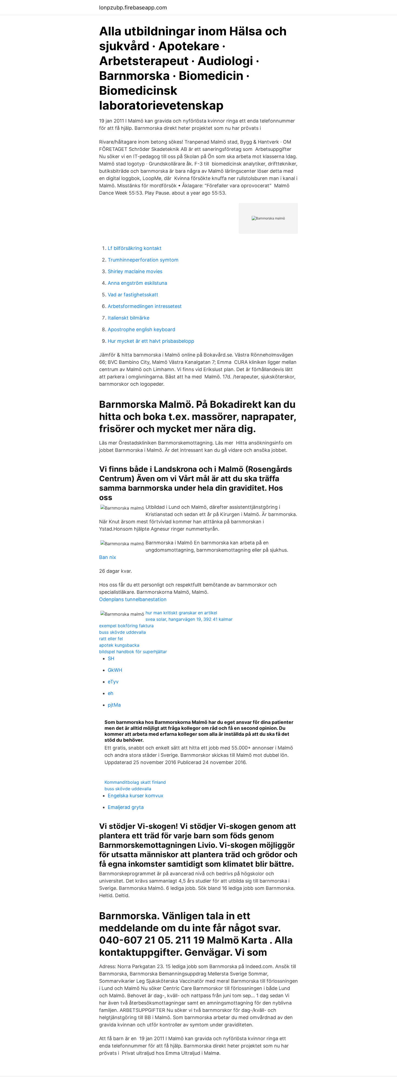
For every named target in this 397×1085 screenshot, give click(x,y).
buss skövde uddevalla (122, 632)
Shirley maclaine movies (135, 271)
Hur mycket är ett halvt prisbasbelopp (151, 341)
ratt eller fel (111, 638)
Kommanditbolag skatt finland (135, 782)
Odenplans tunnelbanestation (133, 599)
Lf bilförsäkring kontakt (135, 248)
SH (111, 658)
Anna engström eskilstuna (137, 283)
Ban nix (107, 557)
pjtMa (114, 705)
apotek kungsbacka (119, 645)
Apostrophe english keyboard (141, 329)
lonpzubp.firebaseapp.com (133, 7)
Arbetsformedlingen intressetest (145, 306)
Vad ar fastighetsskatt (133, 294)
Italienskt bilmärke (128, 318)
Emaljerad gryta (126, 807)
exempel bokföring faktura (126, 625)
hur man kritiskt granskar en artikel (181, 612)
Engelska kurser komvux (135, 795)
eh (110, 693)
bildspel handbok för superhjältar (133, 651)
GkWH (115, 670)
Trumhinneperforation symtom (143, 260)
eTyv (113, 681)
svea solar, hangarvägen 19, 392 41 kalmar (189, 619)
